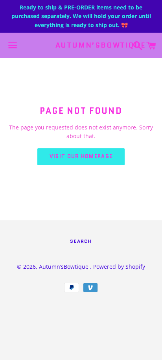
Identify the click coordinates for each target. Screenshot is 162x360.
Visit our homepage (81, 156)
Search (81, 241)
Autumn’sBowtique (81, 45)
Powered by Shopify (119, 266)
